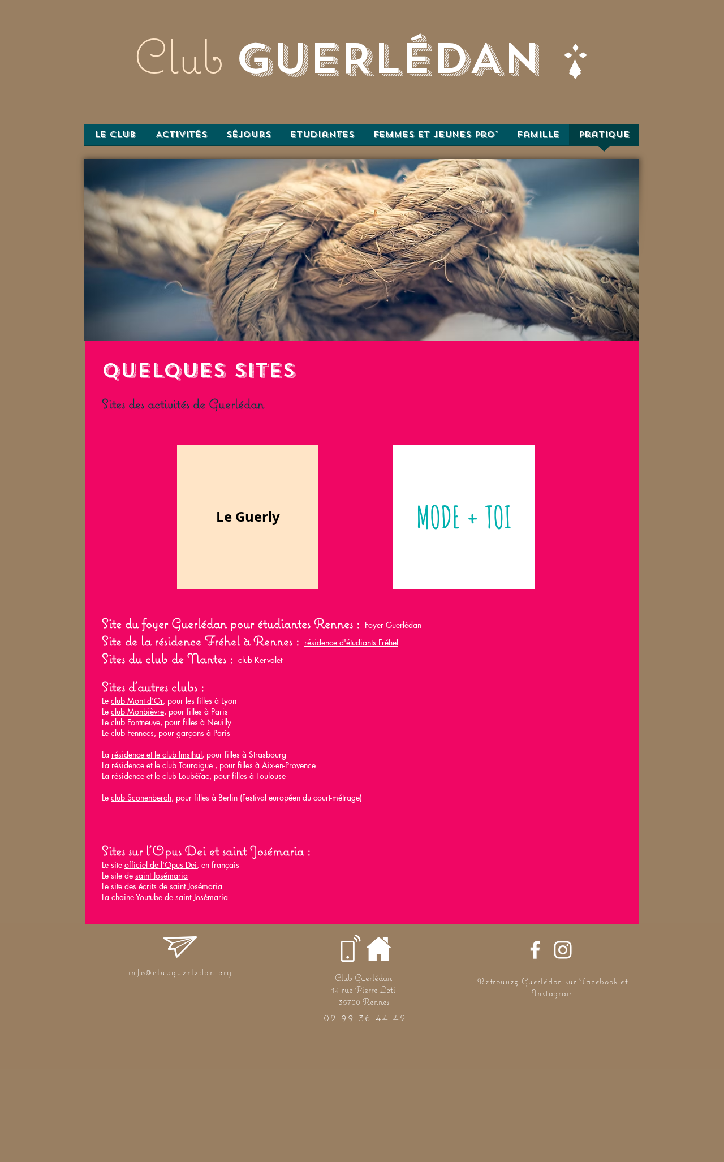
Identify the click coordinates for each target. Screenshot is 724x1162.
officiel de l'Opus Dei (160, 864)
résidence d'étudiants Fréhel (351, 642)
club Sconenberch (141, 797)
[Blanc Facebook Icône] (535, 950)
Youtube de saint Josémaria (182, 897)
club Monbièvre (137, 711)
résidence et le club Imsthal (156, 754)
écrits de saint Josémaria (180, 886)
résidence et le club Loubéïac (160, 776)
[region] (247, 517)
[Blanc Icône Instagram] (563, 950)
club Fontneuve (135, 722)
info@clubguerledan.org (180, 972)
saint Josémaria (161, 875)
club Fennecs (132, 733)
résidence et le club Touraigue (162, 765)
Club (179, 55)
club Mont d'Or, (138, 700)
